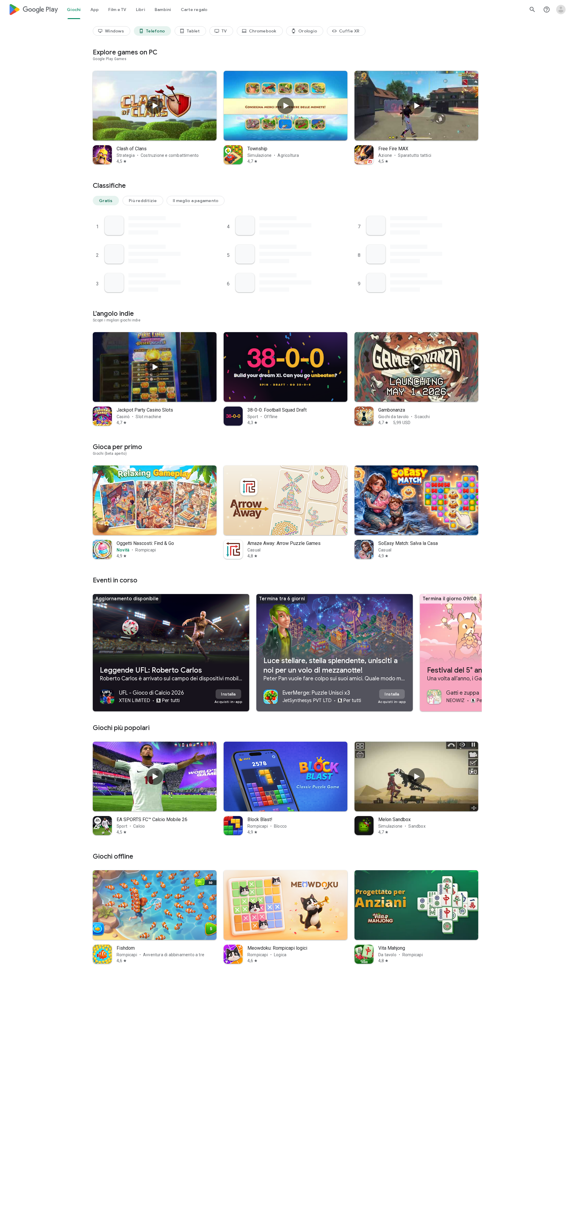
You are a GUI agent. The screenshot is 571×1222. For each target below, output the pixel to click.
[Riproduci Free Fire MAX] (416, 105)
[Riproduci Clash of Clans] (154, 105)
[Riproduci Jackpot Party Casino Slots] (154, 367)
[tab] (74, 9)
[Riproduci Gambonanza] (416, 367)
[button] (106, 200)
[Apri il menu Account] (561, 9)
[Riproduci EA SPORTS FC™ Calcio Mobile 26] (154, 776)
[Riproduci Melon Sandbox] (416, 776)
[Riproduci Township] (285, 105)
